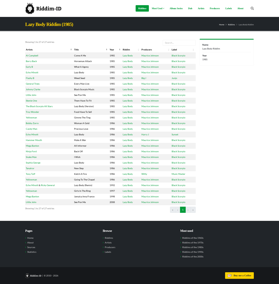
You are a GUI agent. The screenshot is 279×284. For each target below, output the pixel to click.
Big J (143, 78)
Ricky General (48, 185)
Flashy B (30, 78)
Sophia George (33, 162)
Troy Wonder (32, 112)
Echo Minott (32, 72)
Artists (201, 8)
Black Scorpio (178, 55)
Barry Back (31, 61)
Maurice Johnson (150, 55)
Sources (31, 247)
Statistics (31, 252)
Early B (29, 66)
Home (221, 24)
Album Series (176, 8)
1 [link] (183, 209)
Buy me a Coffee (241, 275)
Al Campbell (32, 55)
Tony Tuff (30, 174)
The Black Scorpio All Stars (39, 106)
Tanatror (30, 168)
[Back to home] (43, 8)
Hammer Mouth (34, 140)
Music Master (178, 174)
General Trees (33, 83)
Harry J (145, 134)
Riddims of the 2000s (192, 256)
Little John (31, 95)
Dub (190, 8)
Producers (215, 8)
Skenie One (31, 100)
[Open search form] (252, 8)
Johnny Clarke (33, 89)
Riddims (142, 8)
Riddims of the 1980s (192, 247)
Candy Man (31, 128)
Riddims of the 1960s (192, 238)
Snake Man (31, 157)
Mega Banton (32, 145)
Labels (228, 8)
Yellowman (31, 117)
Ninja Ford (31, 151)
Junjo (174, 78)
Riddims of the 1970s (192, 242)
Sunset (175, 134)
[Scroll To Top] (273, 280)
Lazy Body (128, 55)
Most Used (157, 8)
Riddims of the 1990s (192, 252)
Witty (144, 174)
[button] (71, 49)
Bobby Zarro (32, 123)
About (240, 8)
